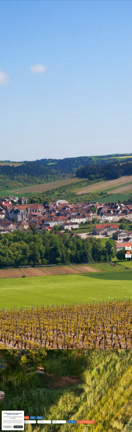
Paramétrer (8, 426)
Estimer (40, 417)
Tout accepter (18, 426)
